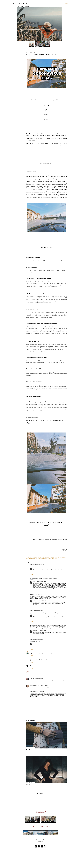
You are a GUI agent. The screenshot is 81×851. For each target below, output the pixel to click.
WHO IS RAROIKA (21, 6)
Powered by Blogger (41, 839)
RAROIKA (22, 3)
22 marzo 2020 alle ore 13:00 (38, 678)
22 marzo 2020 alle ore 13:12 (44, 685)
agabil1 (31, 665)
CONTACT (28, 6)
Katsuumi (32, 651)
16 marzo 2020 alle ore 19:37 (41, 643)
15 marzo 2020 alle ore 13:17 (38, 610)
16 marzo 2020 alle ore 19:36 (41, 630)
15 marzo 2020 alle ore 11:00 (39, 564)
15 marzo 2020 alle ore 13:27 (41, 581)
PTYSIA (31, 678)
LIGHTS (28, 784)
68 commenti (28, 786)
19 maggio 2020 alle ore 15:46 (39, 691)
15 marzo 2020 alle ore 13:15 (38, 594)
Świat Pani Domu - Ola (34, 685)
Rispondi (31, 574)
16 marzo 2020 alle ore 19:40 (41, 600)
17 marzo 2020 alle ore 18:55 (42, 671)
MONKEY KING (31, 750)
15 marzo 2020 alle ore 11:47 (38, 576)
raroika (34, 568)
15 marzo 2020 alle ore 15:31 (38, 639)
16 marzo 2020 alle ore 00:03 (39, 651)
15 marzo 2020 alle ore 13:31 (38, 623)
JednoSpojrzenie (33, 671)
